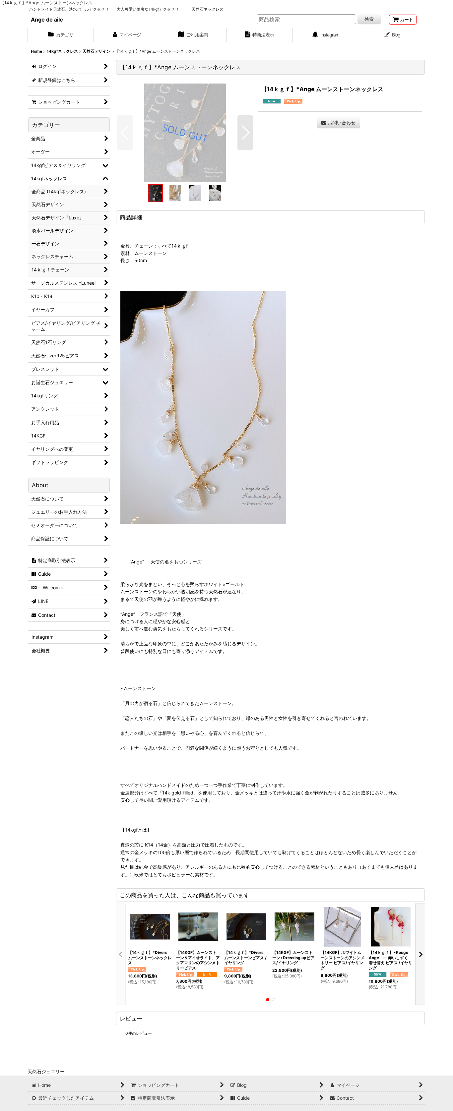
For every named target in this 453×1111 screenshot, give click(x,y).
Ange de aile (47, 19)
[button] (125, 132)
